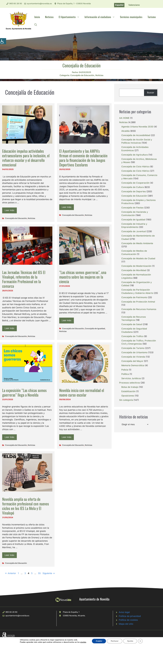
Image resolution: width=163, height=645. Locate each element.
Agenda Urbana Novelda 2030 (137, 126)
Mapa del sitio (126, 624)
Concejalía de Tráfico (132, 336)
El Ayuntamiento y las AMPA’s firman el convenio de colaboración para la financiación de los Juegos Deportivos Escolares (83, 158)
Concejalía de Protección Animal (138, 301)
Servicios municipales (131, 17)
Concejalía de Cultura (132, 187)
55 (39, 573)
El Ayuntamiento (67, 17)
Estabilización (128, 391)
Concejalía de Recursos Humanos (138, 309)
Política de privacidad (130, 616)
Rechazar (114, 641)
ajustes (83, 642)
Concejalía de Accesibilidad (135, 135)
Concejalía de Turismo (132, 348)
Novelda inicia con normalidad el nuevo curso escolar (81, 392)
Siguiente (49, 573)
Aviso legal (124, 612)
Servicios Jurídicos (131, 378)
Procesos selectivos (129, 382)
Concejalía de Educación (82, 75)
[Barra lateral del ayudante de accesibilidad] (3, 41)
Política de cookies (128, 620)
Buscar (150, 92)
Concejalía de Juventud (133, 231)
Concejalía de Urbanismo (134, 352)
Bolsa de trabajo (129, 387)
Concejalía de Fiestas (132, 207)
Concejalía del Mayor (132, 361)
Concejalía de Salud (131, 324)
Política (125, 374)
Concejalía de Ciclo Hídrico (135, 166)
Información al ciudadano (98, 17)
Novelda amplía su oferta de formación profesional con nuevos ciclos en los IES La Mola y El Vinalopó (25, 506)
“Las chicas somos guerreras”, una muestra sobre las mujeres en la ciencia (82, 276)
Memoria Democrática (132, 365)
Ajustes (130, 641)
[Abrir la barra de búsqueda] (35, 24)
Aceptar (99, 641)
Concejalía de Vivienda (133, 356)
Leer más (9, 210)
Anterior (10, 573)
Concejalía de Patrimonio (134, 297)
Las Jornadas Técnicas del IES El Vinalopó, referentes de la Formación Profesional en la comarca (23, 279)
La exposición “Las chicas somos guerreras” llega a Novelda (24, 392)
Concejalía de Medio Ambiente (137, 243)
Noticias (49, 17)
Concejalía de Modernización (136, 266)
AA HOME (124, 118)
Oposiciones (127, 395)
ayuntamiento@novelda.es (39, 3)
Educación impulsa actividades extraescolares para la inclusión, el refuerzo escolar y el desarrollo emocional (26, 158)
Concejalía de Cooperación (135, 183)
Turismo (151, 17)
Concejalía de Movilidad (133, 270)
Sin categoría (126, 400)
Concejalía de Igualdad (95, 328)
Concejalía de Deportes (133, 191)
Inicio (37, 17)
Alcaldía (125, 131)
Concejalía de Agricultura (134, 154)
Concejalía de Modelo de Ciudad (138, 258)
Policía (124, 369)
